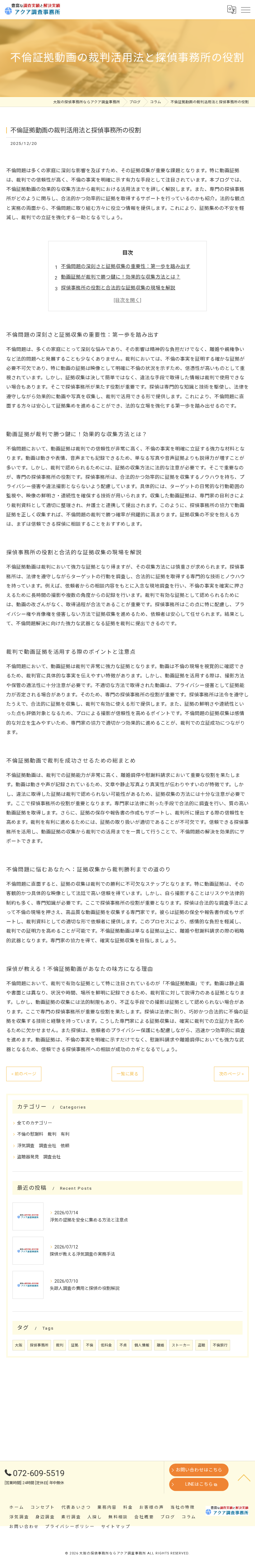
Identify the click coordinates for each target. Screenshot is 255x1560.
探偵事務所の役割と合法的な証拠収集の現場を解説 (118, 288)
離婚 (160, 1345)
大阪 (18, 1345)
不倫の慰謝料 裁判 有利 (43, 1134)
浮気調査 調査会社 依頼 (43, 1145)
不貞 (123, 1345)
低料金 (106, 1345)
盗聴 (201, 1345)
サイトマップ (116, 1526)
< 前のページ (23, 1073)
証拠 (74, 1345)
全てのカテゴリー (34, 1122)
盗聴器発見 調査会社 (39, 1156)
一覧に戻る (127, 1073)
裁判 (59, 1345)
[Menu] (245, 9)
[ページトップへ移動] (244, 1477)
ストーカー (181, 1345)
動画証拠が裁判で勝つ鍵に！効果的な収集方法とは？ (120, 277)
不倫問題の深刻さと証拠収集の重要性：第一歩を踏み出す (125, 266)
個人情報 (141, 1345)
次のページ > (231, 1073)
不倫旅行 (220, 1345)
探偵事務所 (39, 1345)
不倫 (89, 1345)
